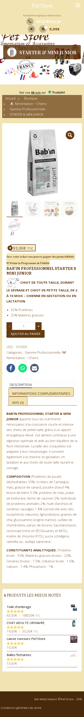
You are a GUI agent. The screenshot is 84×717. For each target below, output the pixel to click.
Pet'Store (42, 6)
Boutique (30, 98)
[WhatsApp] (22, 368)
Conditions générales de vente (21, 708)
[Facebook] (10, 368)
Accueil (10, 98)
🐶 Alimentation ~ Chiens (28, 103)
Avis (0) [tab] (18, 402)
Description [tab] (21, 385)
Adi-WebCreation (45, 699)
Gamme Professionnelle (27, 109)
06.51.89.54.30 (48, 21)
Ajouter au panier (25, 334)
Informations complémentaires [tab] (41, 393)
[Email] (34, 368)
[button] (70, 135)
